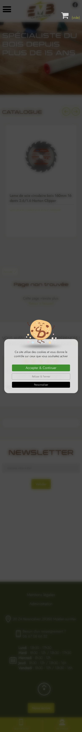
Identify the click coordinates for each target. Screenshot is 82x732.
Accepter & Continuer (41, 367)
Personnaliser (41, 385)
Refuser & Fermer (41, 376)
